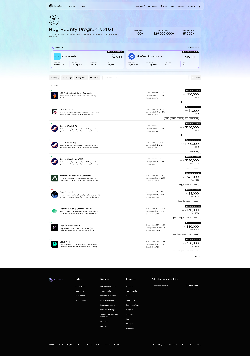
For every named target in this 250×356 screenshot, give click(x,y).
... (191, 257)
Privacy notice (173, 345)
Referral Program (159, 345)
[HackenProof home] (60, 281)
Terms (184, 345)
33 (196, 257)
